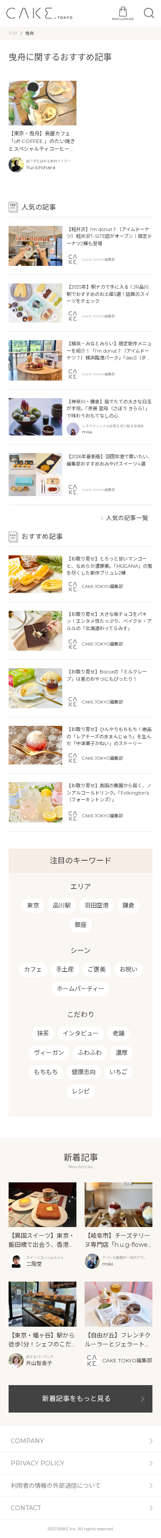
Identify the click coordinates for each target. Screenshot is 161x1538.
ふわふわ (90, 1053)
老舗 (118, 1033)
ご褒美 (97, 969)
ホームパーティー (80, 989)
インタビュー (81, 1033)
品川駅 (62, 905)
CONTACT (26, 1508)
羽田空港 (97, 905)
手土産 (65, 969)
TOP (13, 33)
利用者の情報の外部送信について (56, 1485)
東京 (33, 905)
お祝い (128, 969)
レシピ (81, 1091)
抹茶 (43, 1033)
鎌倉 (128, 905)
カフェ (33, 969)
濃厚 (121, 1053)
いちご (118, 1072)
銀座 (81, 925)
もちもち (46, 1072)
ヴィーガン (49, 1053)
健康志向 (84, 1072)
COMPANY (27, 1441)
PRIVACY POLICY (37, 1463)
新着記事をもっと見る (76, 1399)
